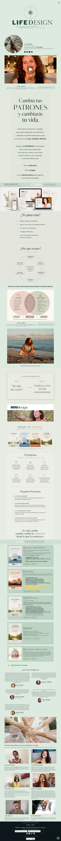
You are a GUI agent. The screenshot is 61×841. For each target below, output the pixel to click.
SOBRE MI (28, 824)
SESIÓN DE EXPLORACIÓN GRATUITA (46, 87)
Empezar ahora (26, 617)
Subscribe (43, 831)
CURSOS (33, 824)
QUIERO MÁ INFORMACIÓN (49, 184)
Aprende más (34, 563)
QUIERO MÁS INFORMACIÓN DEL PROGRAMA (34, 541)
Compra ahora (26, 563)
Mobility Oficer (18, 713)
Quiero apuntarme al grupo (28, 591)
